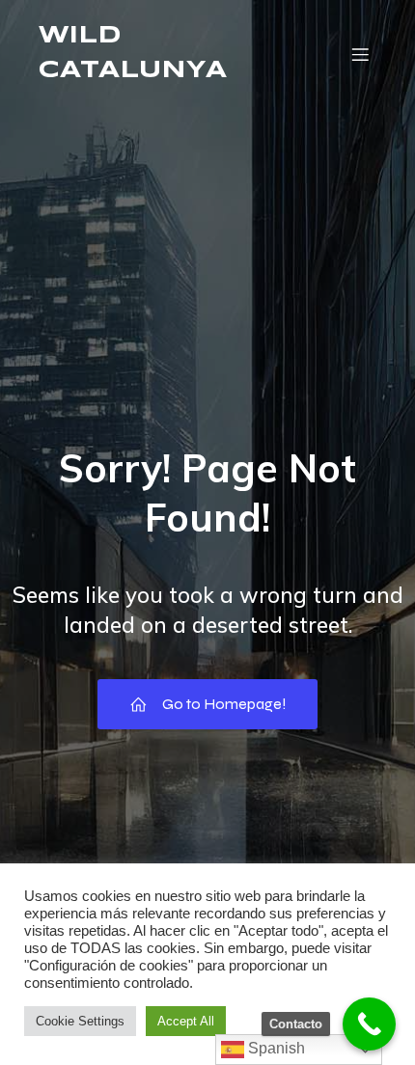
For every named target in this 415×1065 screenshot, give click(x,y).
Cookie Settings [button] (80, 1021)
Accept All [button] (185, 1021)
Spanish (274, 1048)
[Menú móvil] (360, 54)
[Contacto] (369, 1024)
